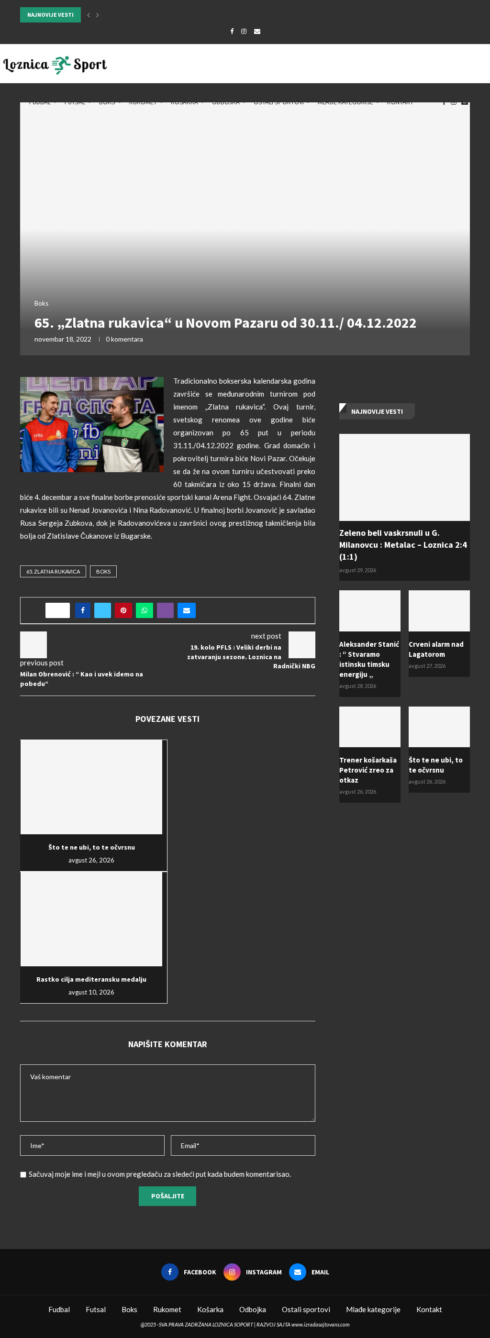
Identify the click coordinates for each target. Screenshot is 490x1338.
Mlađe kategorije (345, 102)
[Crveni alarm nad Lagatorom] (439, 610)
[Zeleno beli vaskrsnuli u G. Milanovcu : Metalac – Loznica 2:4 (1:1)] (404, 477)
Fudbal (40, 102)
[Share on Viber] (165, 610)
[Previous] (88, 14)
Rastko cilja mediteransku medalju (91, 979)
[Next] (97, 14)
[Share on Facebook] (82, 610)
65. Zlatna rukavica (53, 571)
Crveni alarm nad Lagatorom (436, 649)
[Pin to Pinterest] (123, 610)
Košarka (184, 102)
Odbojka (226, 102)
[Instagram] (243, 31)
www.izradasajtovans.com (320, 1324)
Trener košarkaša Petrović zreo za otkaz (368, 770)
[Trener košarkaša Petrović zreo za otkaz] (370, 727)
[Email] (257, 31)
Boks (107, 102)
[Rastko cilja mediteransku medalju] (91, 919)
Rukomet (143, 102)
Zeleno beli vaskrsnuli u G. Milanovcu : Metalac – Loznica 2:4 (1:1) (403, 544)
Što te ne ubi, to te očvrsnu (91, 847)
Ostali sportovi (279, 102)
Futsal (75, 102)
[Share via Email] (187, 610)
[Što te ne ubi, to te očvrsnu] (91, 787)
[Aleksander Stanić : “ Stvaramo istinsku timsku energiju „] (370, 610)
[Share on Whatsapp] (144, 610)
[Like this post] (60, 610)
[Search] (485, 102)
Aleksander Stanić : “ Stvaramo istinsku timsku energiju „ (369, 659)
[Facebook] (232, 31)
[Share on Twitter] (102, 610)
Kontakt (400, 102)
